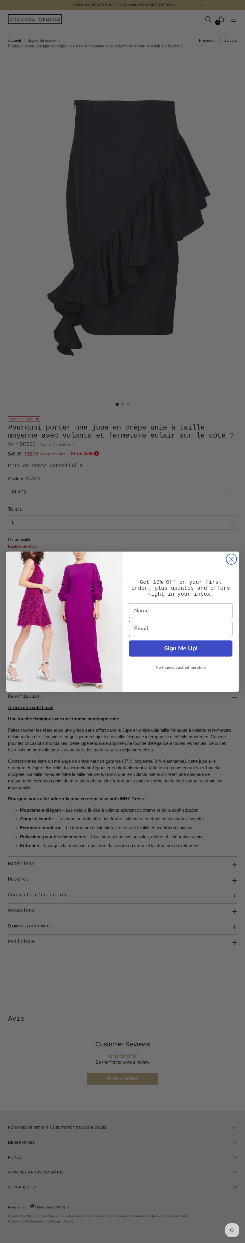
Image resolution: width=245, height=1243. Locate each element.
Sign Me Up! (180, 648)
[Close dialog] (231, 559)
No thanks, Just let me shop (181, 667)
